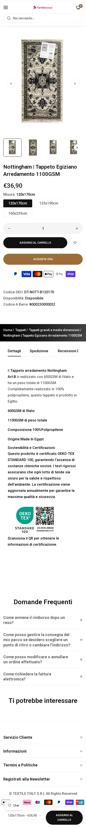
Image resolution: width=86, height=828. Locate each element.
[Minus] (9, 228)
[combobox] (43, 18)
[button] (75, 83)
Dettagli (14, 351)
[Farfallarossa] (43, 7)
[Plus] (77, 228)
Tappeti (20, 330)
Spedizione (39, 351)
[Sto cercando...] (7, 18)
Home (7, 330)
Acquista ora (43, 259)
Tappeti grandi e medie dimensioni (54, 330)
